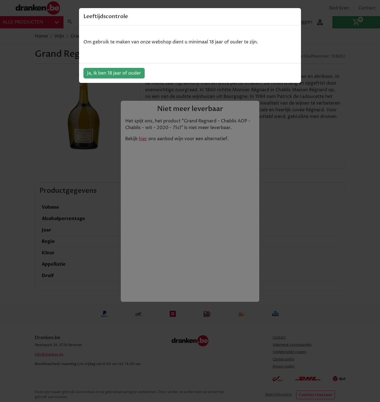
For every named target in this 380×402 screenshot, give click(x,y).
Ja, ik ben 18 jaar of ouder (114, 73)
